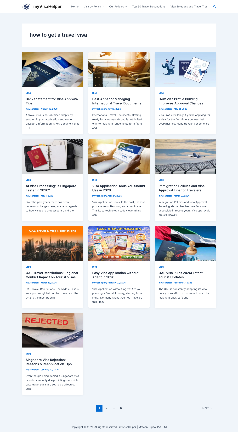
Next (207, 408)
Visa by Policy (92, 6)
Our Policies (116, 6)
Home (75, 6)
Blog (28, 92)
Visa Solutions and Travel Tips (188, 6)
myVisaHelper (47, 6)
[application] (102, 6)
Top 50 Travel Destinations (148, 6)
